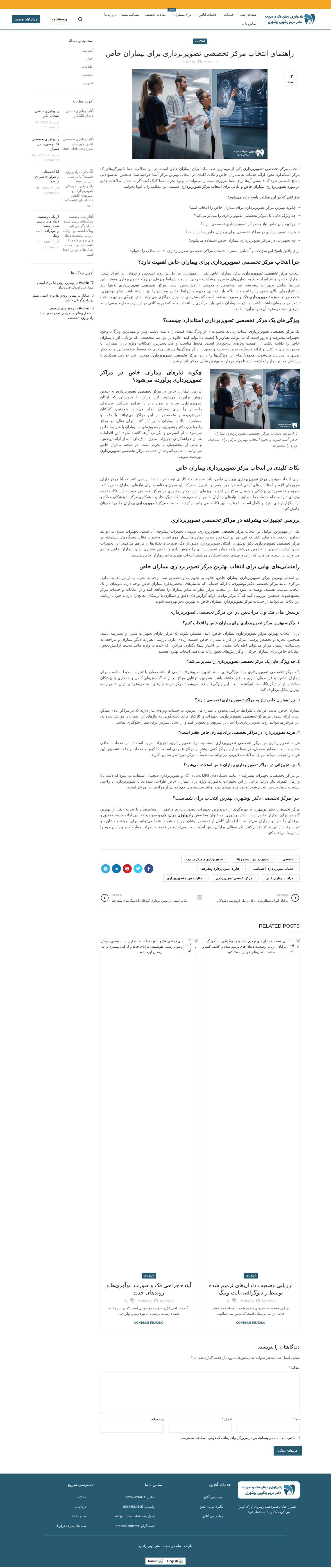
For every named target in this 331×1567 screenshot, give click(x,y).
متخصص (200, 815)
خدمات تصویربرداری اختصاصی (273, 868)
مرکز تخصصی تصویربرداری (234, 878)
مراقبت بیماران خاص (280, 878)
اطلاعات (200, 41)
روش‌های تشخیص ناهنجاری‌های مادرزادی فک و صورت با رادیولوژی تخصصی (66, 313)
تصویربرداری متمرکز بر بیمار (204, 859)
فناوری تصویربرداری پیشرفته (220, 868)
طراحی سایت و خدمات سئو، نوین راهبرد (165, 1546)
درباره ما (80, 1506)
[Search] (80, 19)
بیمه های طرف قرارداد (71, 1526)
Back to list (200, 898)
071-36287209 (135, 1497)
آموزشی (87, 50)
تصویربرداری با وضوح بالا (252, 859)
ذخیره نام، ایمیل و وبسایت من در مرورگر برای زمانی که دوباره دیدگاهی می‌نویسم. (237, 1438)
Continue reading (250, 1322)
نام (296, 1419)
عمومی (88, 83)
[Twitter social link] (138, 868)
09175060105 (133, 1506)
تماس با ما (79, 1516)
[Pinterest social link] (127, 868)
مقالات (81, 1497)
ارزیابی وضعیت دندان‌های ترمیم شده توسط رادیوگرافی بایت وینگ (47, 226)
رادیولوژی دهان (181, 815)
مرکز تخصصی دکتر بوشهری (277, 809)
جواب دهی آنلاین (213, 1516)
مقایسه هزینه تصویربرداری (184, 878)
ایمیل (227, 1419)
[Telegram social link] (105, 868)
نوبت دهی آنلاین (213, 1497)
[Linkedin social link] (116, 868)
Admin (84, 282)
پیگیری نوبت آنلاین (212, 1506)
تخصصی (288, 859)
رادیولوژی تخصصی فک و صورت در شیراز (45, 143)
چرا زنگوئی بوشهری (26, 19)
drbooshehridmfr (127, 1526)
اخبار (90, 58)
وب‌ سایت (157, 1419)
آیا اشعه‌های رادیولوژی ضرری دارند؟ (47, 176)
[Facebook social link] (148, 868)
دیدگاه (294, 1367)
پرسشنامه (59, 19)
